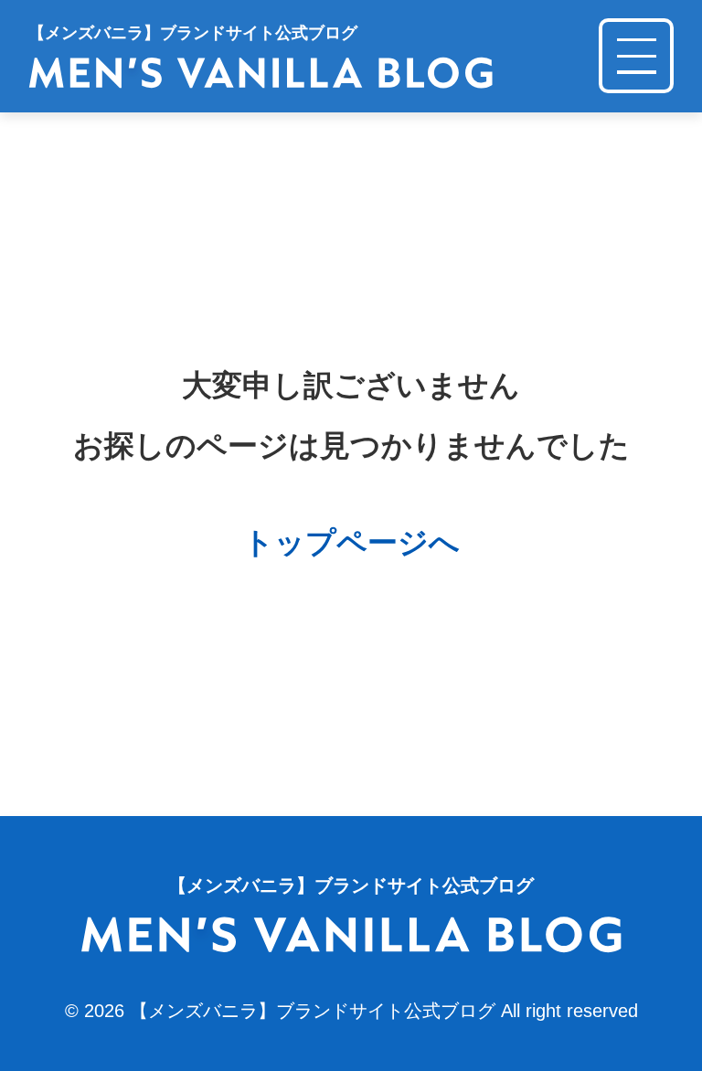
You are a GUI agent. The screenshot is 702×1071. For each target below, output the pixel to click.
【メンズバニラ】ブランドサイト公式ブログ (312, 1010)
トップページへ (351, 542)
